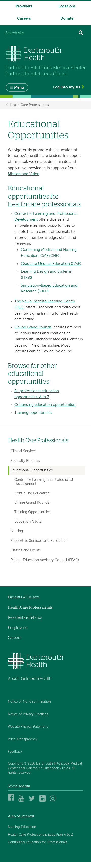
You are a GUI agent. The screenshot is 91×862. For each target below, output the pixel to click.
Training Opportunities (32, 512)
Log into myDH (66, 87)
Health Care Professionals (29, 105)
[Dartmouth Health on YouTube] (22, 801)
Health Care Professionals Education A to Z (40, 834)
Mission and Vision (23, 174)
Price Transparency (22, 739)
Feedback (15, 751)
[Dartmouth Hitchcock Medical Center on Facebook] (12, 801)
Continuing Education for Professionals (37, 842)
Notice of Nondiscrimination (29, 701)
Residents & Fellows (25, 618)
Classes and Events (26, 550)
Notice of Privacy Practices (28, 714)
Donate (66, 18)
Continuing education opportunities (45, 405)
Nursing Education (22, 827)
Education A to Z (27, 521)
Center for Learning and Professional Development (43, 482)
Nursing (17, 531)
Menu (19, 87)
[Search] (80, 33)
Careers (24, 18)
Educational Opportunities (32, 470)
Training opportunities (33, 413)
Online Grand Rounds (33, 327)
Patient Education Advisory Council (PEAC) (45, 560)
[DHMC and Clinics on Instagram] (54, 801)
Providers (24, 6)
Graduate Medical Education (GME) (51, 264)
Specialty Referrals (25, 461)
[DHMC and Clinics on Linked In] (43, 801)
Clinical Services (23, 451)
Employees (18, 628)
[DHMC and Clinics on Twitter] (33, 801)
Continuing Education (31, 493)
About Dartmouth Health (30, 679)
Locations (67, 6)
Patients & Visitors (24, 597)
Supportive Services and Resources (39, 541)
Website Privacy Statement (28, 726)
